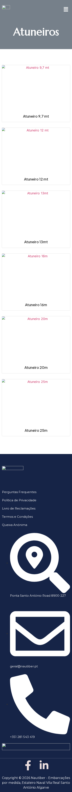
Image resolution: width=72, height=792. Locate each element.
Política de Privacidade (19, 500)
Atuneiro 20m (36, 367)
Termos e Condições (17, 517)
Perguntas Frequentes (19, 492)
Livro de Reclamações (18, 508)
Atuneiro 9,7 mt (36, 116)
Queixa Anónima (14, 525)
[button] (66, 9)
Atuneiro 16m (36, 304)
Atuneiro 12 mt (36, 179)
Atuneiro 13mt (36, 241)
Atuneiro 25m (36, 430)
